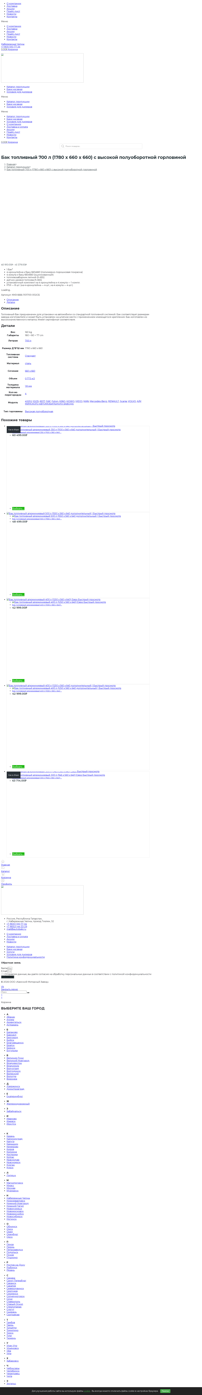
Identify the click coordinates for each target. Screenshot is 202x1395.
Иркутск (11, 1124)
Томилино (12, 1330)
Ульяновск (13, 1348)
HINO (62, 401)
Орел (10, 1231)
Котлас (10, 1157)
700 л (28, 340)
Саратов (11, 1286)
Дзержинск (13, 1086)
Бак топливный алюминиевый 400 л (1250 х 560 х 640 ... (37, 691)
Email (4, 971)
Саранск (11, 1283)
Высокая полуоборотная (39, 411)
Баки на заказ (14, 89)
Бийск (10, 1040)
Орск (10, 1237)
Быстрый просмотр (104, 426)
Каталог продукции (18, 86)
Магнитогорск (15, 1183)
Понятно (165, 1391)
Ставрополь (13, 1301)
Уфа (9, 1351)
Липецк (11, 1175)
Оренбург (12, 1234)
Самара (11, 1278)
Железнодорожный (18, 1104)
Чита (9, 1376)
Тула (9, 1335)
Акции (11, 8)
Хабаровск (13, 1361)
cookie (87, 1391)
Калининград (15, 1139)
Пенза (10, 1244)
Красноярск (13, 1162)
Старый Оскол (15, 1304)
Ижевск (11, 1121)
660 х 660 (30, 371)
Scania (123, 401)
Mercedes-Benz (98, 401)
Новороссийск (15, 1214)
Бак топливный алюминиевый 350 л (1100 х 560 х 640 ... (36, 432)
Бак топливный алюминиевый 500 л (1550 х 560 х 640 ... (37, 519)
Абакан (11, 1017)
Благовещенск (15, 1042)
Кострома (12, 1154)
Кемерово (12, 1146)
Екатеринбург (15, 1096)
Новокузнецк (14, 1208)
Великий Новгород (18, 1060)
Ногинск (12, 1219)
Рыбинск (12, 1267)
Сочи (10, 1299)
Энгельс (11, 1383)
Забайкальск (14, 1111)
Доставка (12, 29)
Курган (11, 1165)
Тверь (10, 1325)
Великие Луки (15, 1058)
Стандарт (30, 356)
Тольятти (12, 1327)
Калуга (10, 1141)
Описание (13, 299)
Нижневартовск (16, 1200)
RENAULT (113, 401)
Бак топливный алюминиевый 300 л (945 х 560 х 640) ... (37, 778)
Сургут (10, 1309)
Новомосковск (15, 1211)
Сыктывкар (13, 1314)
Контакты (12, 16)
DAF (48, 401)
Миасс (10, 1185)
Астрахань (12, 1025)
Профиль (6, 52)
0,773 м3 (30, 378)
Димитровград (15, 1089)
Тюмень (11, 1338)
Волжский (13, 1073)
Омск (10, 1229)
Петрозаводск (15, 1249)
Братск (11, 1045)
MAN (86, 401)
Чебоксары (13, 1368)
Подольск (12, 1252)
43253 (28, 401)
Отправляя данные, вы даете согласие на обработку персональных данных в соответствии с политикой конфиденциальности (77, 974)
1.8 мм (28, 386)
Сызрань (12, 1312)
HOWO (70, 401)
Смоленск (12, 1293)
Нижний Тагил (15, 1206)
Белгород (12, 1037)
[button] (101, 21)
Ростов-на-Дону (16, 1265)
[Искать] (28, 992)
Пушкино (12, 1257)
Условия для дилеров (19, 92)
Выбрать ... (18, 508)
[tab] (78, 299)
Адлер (10, 1019)
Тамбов (11, 1322)
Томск (10, 1333)
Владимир (13, 1066)
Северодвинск (15, 1288)
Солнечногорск (16, 1296)
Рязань (11, 1270)
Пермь (10, 1247)
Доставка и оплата (17, 127)
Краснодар (13, 1159)
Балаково (12, 1032)
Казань (11, 1136)
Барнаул (11, 1035)
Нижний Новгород (18, 1203)
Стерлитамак (14, 1307)
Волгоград (13, 1068)
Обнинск (12, 1226)
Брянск (11, 1048)
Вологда (11, 1076)
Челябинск (13, 1371)
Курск (10, 1167)
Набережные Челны (18, 1198)
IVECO (78, 401)
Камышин (12, 1144)
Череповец (13, 1373)
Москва (11, 1188)
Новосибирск (15, 1216)
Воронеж (12, 1079)
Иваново (12, 1118)
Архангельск (14, 1022)
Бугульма (12, 1050)
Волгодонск (14, 1071)
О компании (14, 3)
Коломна (12, 1152)
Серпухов (12, 1291)
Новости (11, 14)
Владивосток (14, 1063)
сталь (28, 363)
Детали (11, 302)
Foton (55, 401)
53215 (36, 401)
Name (4, 968)
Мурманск (13, 1190)
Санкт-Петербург (16, 1280)
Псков (10, 1255)
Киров (10, 1149)
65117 (42, 401)
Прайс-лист (13, 11)
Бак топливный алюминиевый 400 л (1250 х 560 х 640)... (37, 605)
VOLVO (132, 401)
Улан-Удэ (12, 1345)
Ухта (9, 1353)
